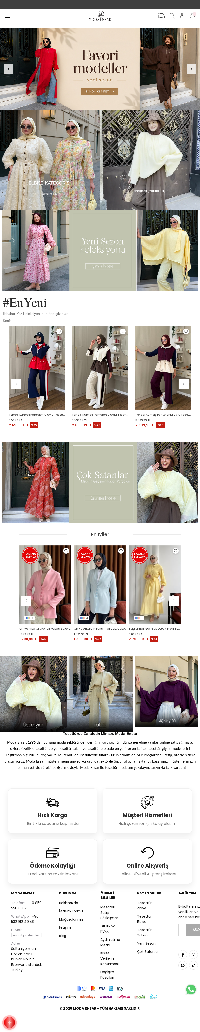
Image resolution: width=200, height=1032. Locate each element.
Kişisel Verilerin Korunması (109, 958)
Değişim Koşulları (107, 974)
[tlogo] (100, 1021)
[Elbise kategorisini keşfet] (50, 160)
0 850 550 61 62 (26, 905)
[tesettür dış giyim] (166, 691)
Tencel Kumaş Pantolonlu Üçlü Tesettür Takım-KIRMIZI (37, 415)
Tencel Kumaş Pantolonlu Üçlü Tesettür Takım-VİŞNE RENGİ (163, 415)
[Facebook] (182, 954)
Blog (62, 935)
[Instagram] (193, 954)
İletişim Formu (71, 911)
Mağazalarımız (71, 919)
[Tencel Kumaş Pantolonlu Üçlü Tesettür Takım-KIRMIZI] (37, 368)
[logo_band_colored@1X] (100, 988)
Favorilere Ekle (59, 331)
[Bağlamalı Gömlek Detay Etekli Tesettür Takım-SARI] (45, 584)
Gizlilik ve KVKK (107, 929)
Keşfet (8, 321)
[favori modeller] (100, 69)
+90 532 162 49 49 (25, 919)
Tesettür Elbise (144, 919)
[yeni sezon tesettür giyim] (100, 250)
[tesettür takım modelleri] (100, 694)
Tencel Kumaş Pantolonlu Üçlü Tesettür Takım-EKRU (100, 415)
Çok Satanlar (148, 951)
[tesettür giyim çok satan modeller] (100, 482)
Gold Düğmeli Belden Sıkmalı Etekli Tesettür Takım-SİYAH (155, 629)
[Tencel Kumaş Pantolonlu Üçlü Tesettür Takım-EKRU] (100, 368)
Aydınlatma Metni (110, 942)
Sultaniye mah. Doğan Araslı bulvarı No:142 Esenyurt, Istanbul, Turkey (26, 956)
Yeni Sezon (146, 943)
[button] (9, 1022)
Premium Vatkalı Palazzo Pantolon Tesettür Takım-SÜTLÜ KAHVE (100, 629)
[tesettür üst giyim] (33, 694)
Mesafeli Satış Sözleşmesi (109, 912)
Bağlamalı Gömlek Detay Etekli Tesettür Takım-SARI (45, 629)
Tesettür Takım (144, 932)
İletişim (65, 927)
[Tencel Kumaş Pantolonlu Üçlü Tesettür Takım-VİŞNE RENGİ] (163, 368)
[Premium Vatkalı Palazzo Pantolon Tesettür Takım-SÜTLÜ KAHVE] (100, 584)
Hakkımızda (68, 902)
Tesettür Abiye (144, 905)
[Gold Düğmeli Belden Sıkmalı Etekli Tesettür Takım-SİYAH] (155, 584)
